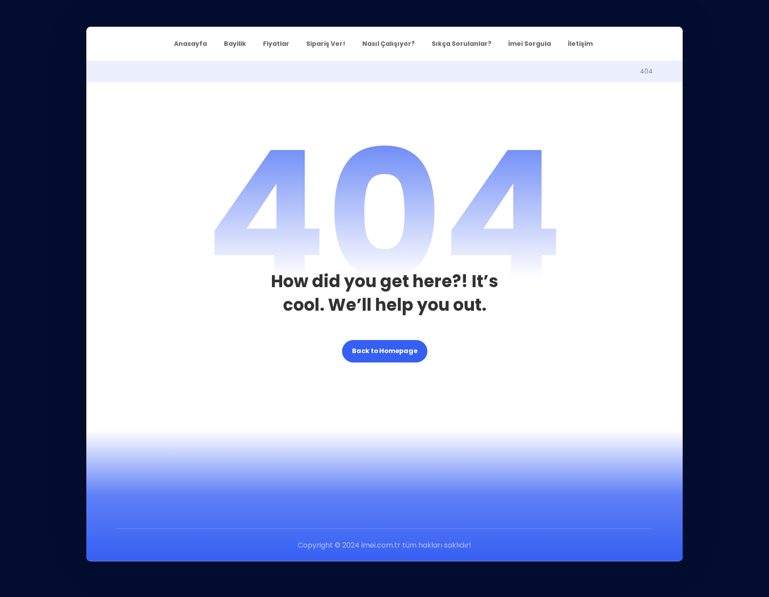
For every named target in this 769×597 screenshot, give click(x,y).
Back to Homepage (384, 351)
